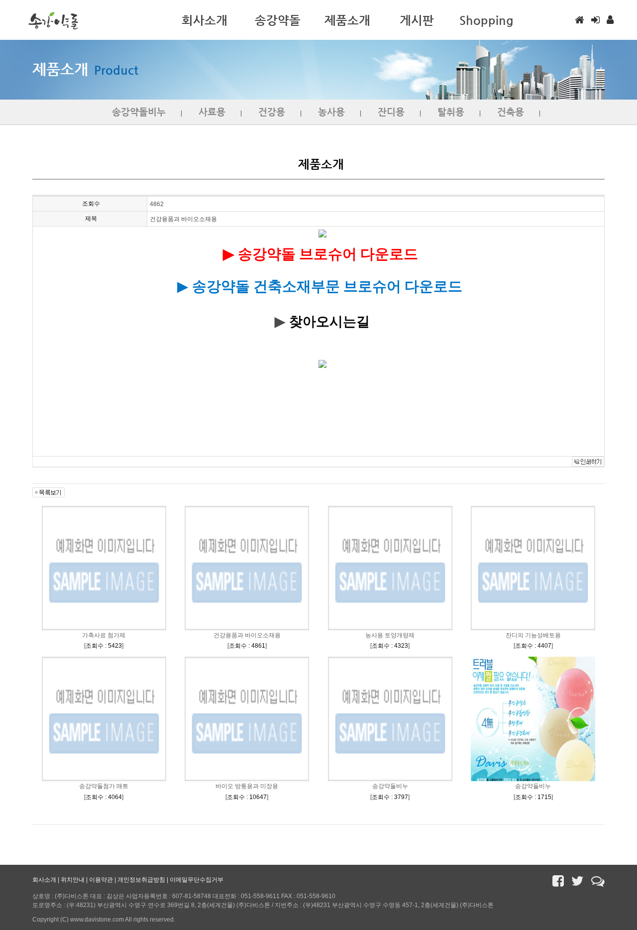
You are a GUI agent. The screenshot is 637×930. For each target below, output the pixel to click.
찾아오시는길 (329, 321)
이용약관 (101, 879)
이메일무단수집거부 (196, 879)
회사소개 (44, 879)
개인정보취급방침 (141, 879)
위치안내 (73, 879)
